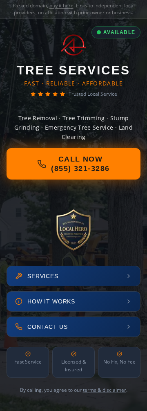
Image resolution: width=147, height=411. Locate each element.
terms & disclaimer (104, 389)
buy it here (61, 5)
